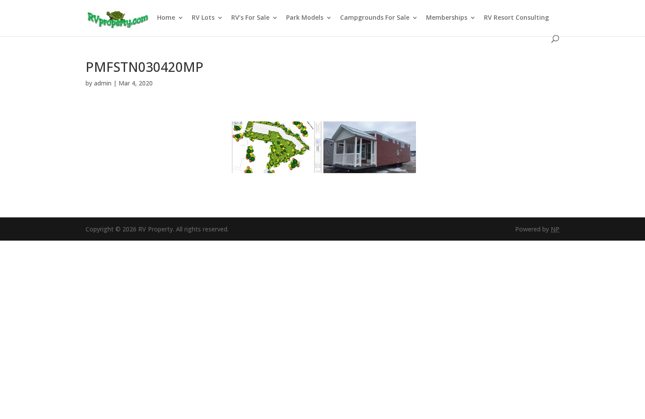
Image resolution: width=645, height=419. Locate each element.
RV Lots (203, 17)
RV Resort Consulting (516, 17)
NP (555, 229)
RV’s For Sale (250, 17)
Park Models (304, 17)
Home (166, 17)
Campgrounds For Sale (374, 17)
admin (102, 83)
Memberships (446, 17)
